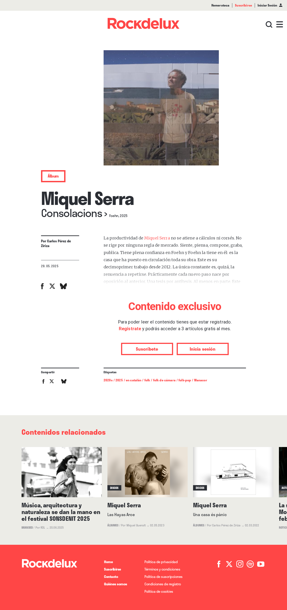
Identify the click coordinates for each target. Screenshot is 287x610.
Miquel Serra (157, 238)
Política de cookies (158, 591)
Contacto (111, 576)
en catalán (133, 380)
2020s (108, 380)
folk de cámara (164, 380)
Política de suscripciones (163, 576)
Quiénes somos (115, 583)
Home (108, 561)
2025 (119, 380)
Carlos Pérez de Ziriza (56, 243)
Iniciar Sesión (267, 5)
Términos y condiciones (162, 569)
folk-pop (184, 380)
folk (147, 380)
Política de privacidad (161, 561)
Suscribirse (112, 569)
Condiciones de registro (162, 583)
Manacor (200, 380)
